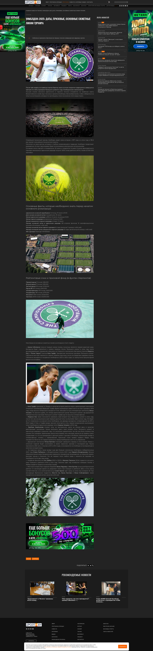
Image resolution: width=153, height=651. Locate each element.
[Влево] (27, 6)
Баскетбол (76, 5)
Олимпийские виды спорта (96, 5)
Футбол (31, 5)
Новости (72, 2)
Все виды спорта (108, 629)
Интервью (78, 2)
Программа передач (55, 2)
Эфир (47, 2)
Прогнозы (66, 2)
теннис (28, 558)
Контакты (90, 2)
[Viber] (93, 565)
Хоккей (43, 5)
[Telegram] (90, 565)
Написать (31, 640)
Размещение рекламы (58, 639)
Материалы (80, 623)
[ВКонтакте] (88, 565)
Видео (84, 2)
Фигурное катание (109, 626)
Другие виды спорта (113, 5)
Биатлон (83, 5)
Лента (70, 5)
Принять (122, 646)
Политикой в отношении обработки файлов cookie (57, 647)
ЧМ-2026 (37, 5)
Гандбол (64, 5)
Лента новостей (108, 631)
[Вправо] (116, 6)
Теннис (50, 5)
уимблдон (35, 558)
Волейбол (57, 5)
